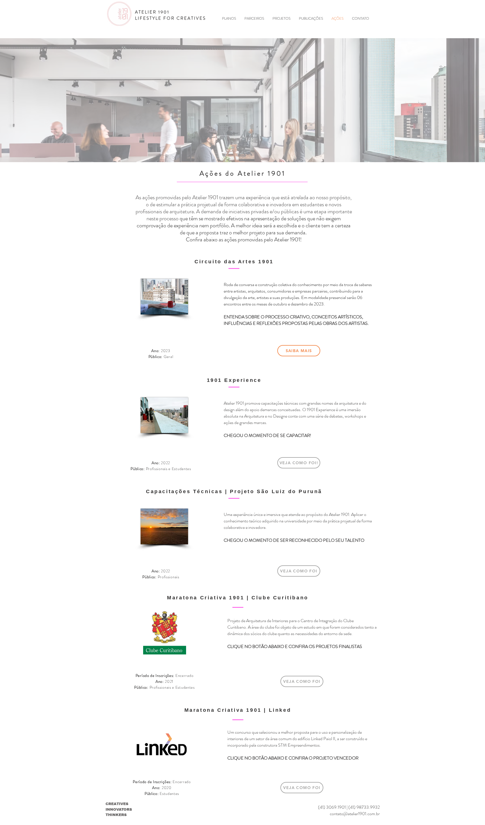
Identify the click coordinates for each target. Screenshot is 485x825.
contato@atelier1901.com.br (355, 813)
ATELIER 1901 (152, 12)
